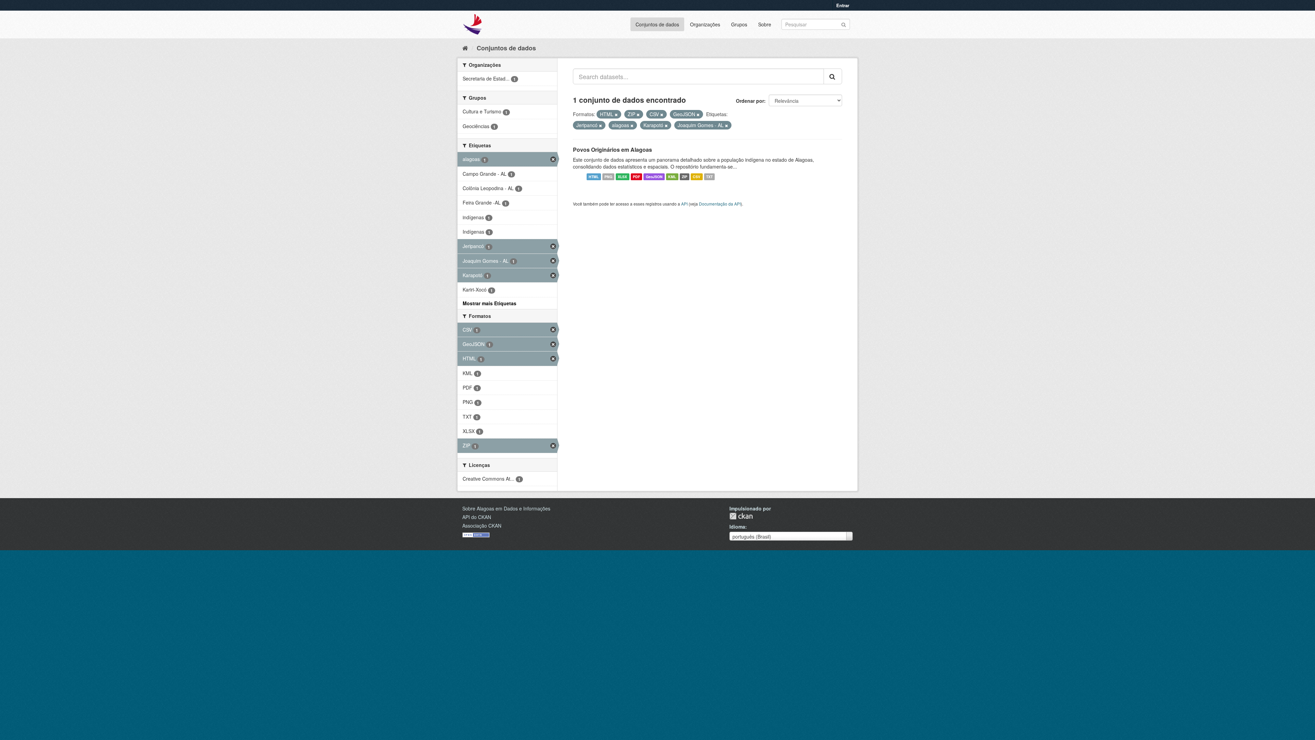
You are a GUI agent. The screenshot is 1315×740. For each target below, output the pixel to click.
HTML (594, 176)
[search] (833, 76)
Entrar (842, 5)
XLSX (622, 176)
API (684, 204)
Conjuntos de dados (657, 24)
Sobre (764, 24)
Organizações (705, 24)
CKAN (741, 516)
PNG (608, 176)
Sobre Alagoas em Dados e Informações (506, 508)
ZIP (684, 176)
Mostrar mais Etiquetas (489, 303)
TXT (709, 176)
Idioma (737, 526)
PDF (636, 176)
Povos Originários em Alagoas (612, 149)
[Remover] (616, 114)
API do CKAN (476, 517)
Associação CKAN (481, 525)
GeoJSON (654, 176)
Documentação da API (720, 204)
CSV (696, 176)
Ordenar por (750, 100)
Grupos (739, 24)
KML (672, 176)
